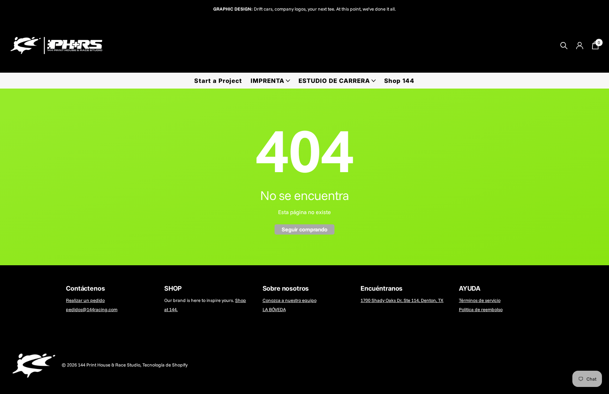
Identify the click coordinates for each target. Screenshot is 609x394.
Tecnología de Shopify (164, 365)
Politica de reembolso (481, 309)
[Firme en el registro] (579, 46)
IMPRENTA (267, 80)
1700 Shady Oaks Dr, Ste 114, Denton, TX (402, 300)
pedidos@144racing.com (91, 309)
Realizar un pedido (85, 300)
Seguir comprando (304, 229)
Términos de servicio (479, 300)
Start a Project (218, 80)
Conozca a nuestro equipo (289, 300)
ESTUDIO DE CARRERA (334, 80)
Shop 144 (399, 80)
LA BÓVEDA (274, 309)
